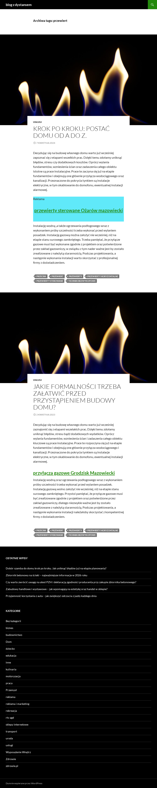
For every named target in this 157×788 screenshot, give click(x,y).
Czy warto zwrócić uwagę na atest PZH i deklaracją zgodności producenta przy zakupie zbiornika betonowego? (71, 582)
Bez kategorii (13, 621)
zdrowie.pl (12, 765)
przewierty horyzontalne (102, 276)
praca (9, 683)
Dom (9, 641)
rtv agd (10, 717)
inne (8, 662)
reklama (10, 697)
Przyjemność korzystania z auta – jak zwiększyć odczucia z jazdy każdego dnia (51, 596)
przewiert (57, 276)
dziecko (10, 648)
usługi (37, 122)
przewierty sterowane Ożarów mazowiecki (78, 210)
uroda (9, 738)
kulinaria (11, 669)
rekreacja (11, 710)
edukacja (11, 655)
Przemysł (11, 690)
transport (11, 731)
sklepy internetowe (17, 724)
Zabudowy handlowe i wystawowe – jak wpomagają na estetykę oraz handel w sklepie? (57, 589)
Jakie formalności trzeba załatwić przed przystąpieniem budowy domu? (77, 397)
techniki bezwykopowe (82, 281)
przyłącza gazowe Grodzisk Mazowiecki (74, 473)
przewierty (75, 276)
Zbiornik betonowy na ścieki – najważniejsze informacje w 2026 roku (46, 575)
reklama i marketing (17, 703)
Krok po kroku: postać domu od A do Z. (71, 132)
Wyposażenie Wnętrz (18, 752)
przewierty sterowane (49, 281)
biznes (9, 628)
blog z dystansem (19, 4)
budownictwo (14, 634)
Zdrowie (11, 759)
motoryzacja (13, 676)
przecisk (41, 276)
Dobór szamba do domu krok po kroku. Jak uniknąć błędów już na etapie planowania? (56, 568)
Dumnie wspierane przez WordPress (24, 783)
